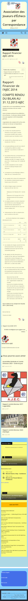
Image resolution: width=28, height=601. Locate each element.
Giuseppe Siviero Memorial (7, 510)
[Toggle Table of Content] (22, 70)
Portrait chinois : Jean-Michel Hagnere (12, 495)
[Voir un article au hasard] (25, 33)
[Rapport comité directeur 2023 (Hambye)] (14, 415)
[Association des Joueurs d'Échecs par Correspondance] (3, 33)
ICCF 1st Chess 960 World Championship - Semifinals (13, 523)
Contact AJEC (4, 577)
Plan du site (4, 582)
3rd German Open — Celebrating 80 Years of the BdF (14, 514)
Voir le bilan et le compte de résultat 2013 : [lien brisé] (16, 77)
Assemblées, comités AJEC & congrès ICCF (11, 49)
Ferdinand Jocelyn (13, 463)
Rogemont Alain (13, 498)
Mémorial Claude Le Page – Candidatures (16, 473)
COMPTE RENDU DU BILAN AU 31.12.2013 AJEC (14, 74)
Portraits (5, 493)
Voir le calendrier (5, 482)
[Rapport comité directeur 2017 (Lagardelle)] (14, 372)
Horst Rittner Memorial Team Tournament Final (12, 526)
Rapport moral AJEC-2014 (10, 326)
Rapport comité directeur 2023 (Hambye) (13, 431)
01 (3, 457)
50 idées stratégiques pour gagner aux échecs (14, 330)
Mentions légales (5, 572)
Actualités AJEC (8, 457)
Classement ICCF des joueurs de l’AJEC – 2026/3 (13, 460)
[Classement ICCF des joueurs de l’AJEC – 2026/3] (14, 452)
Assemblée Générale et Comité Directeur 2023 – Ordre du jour (13, 362)
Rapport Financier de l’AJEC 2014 (12, 72)
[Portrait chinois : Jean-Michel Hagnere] (14, 486)
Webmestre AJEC (14, 59)
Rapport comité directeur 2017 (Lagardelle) (13, 405)
